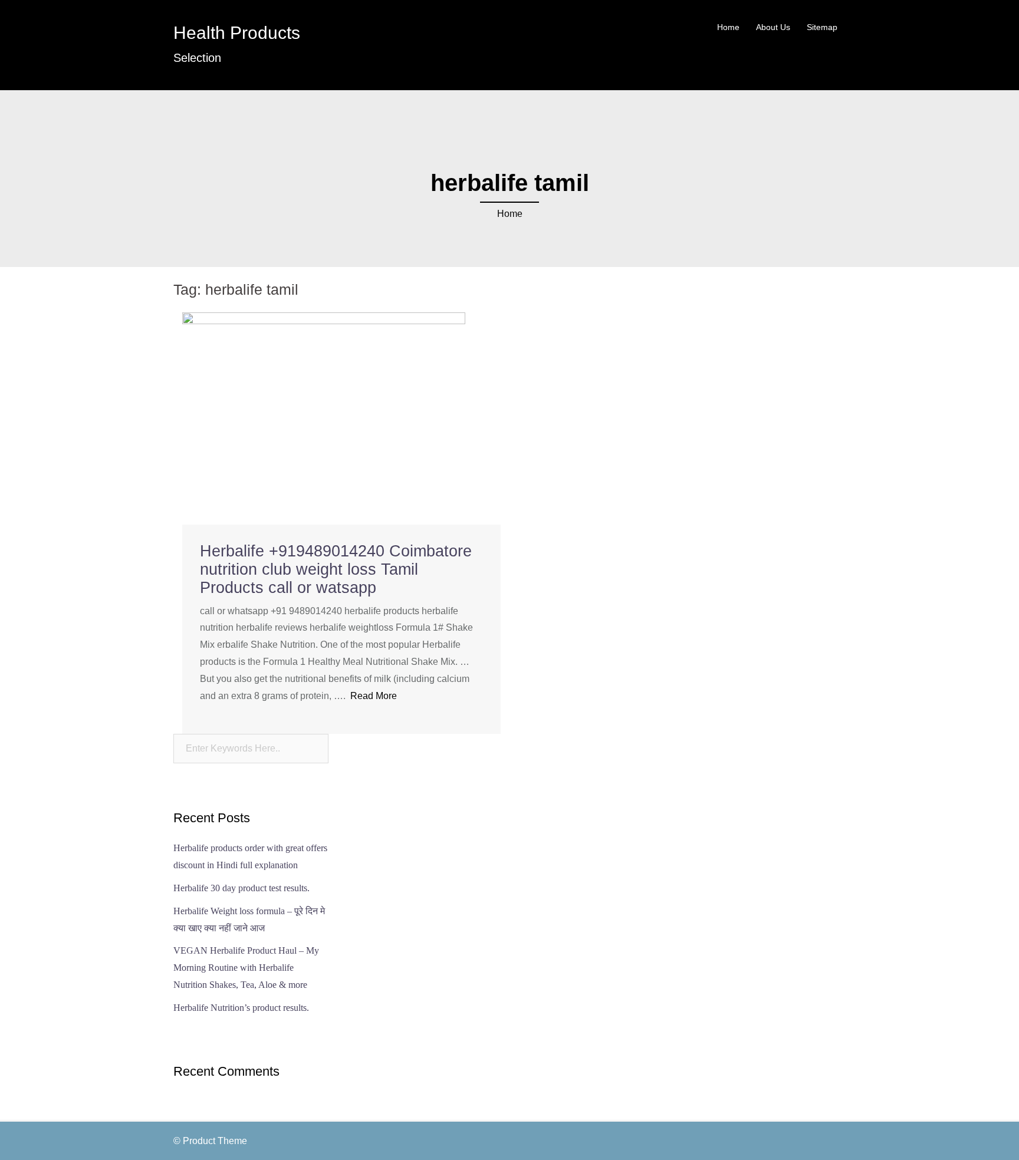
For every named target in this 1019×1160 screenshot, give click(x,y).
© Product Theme (210, 1141)
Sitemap (822, 27)
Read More (373, 696)
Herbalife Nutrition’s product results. (241, 1008)
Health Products (236, 32)
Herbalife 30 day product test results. (241, 888)
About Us (773, 27)
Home (728, 27)
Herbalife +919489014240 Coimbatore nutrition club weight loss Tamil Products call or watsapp (336, 569)
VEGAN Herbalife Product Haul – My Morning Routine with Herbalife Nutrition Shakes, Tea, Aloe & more (246, 967)
